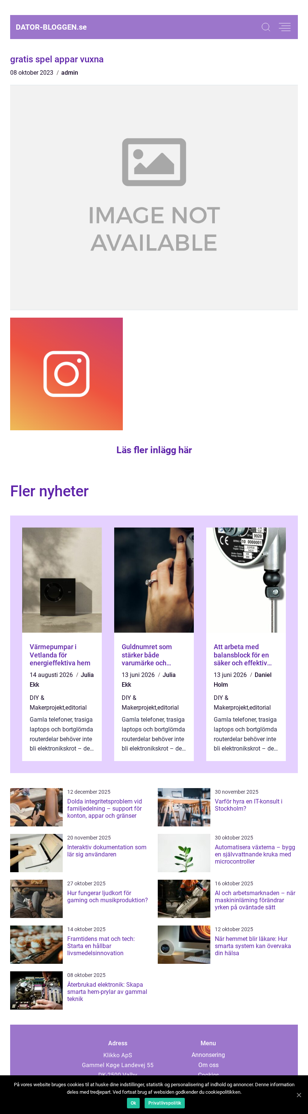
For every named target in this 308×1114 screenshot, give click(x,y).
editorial (76, 707)
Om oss (208, 1065)
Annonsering (208, 1054)
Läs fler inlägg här (154, 450)
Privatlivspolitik (164, 1103)
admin (69, 72)
